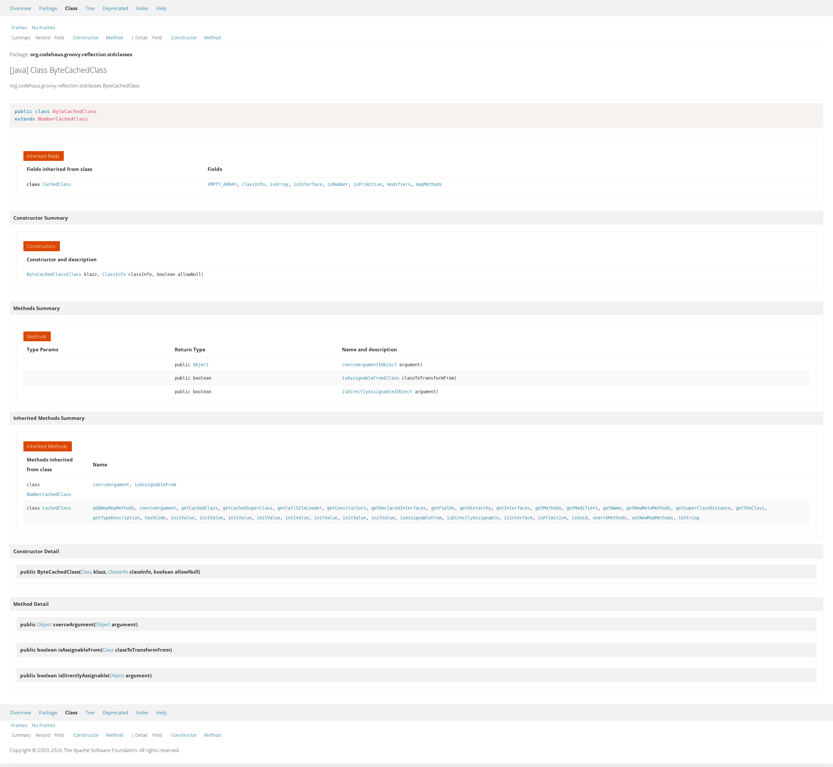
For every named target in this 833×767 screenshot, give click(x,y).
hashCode (155, 517)
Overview (20, 8)
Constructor (86, 37)
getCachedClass (199, 508)
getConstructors (346, 508)
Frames (19, 27)
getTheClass (750, 508)
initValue (182, 517)
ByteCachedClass (46, 274)
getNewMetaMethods (648, 508)
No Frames (43, 27)
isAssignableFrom (363, 378)
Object (201, 364)
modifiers (399, 184)
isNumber (337, 184)
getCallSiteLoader (300, 508)
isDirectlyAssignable (368, 391)
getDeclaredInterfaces (398, 508)
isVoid (579, 517)
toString (688, 517)
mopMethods (429, 184)
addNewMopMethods (113, 508)
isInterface (308, 184)
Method (114, 37)
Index (142, 8)
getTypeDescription (116, 517)
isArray (279, 184)
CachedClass (56, 184)
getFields (443, 508)
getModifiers (582, 508)
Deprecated (115, 8)
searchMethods (609, 517)
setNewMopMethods (652, 517)
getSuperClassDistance (703, 508)
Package (48, 8)
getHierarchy (475, 508)
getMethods (548, 508)
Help (161, 8)
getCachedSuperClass (247, 508)
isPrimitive (367, 184)
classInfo (253, 184)
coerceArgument (360, 364)
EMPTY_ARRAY (222, 184)
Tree (90, 8)
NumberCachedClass (49, 494)
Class (74, 274)
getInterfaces (513, 508)
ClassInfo (114, 274)
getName (612, 508)
